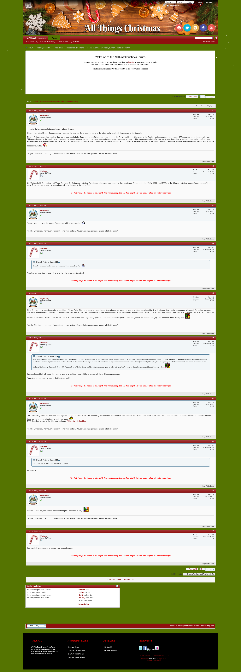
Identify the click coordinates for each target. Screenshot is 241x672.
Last (211, 97)
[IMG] (81, 595)
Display (209, 106)
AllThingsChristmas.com (37, 38)
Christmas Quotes (73, 647)
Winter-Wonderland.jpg (77, 421)
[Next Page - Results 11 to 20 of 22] (207, 97)
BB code (82, 590)
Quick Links (75, 42)
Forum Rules (84, 604)
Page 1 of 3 (193, 97)
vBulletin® (152, 659)
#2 (213, 166)
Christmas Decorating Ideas (76, 651)
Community (51, 42)
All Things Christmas (44, 48)
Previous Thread (115, 580)
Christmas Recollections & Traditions (69, 48)
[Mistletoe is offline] (33, 174)
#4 (213, 243)
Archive (196, 626)
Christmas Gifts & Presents (76, 657)
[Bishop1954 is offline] (33, 119)
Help (200, 2)
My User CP (108, 647)
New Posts (30, 42)
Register (209, 2)
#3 (213, 205)
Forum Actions (63, 42)
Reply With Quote (208, 161)
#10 (213, 531)
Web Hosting (205, 626)
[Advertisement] (120, 615)
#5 (213, 293)
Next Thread (127, 580)
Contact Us (173, 626)
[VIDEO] (82, 598)
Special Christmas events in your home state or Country (55, 102)
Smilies (81, 592)
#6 (213, 338)
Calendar (43, 42)
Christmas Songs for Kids (76, 654)
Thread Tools (200, 106)
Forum (54, 38)
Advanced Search (209, 41)
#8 (213, 441)
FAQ (36, 42)
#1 (213, 110)
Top (213, 574)
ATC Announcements (110, 651)
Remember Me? (174, 6)
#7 (213, 398)
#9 (213, 490)
